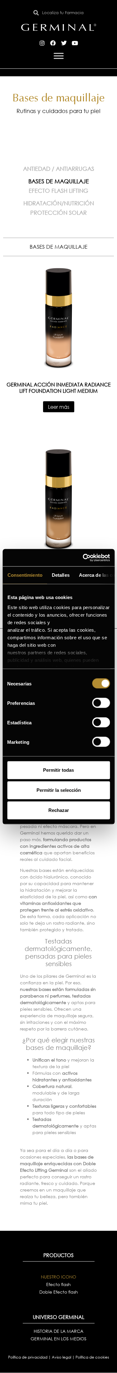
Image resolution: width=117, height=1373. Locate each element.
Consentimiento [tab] (24, 575)
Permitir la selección (59, 790)
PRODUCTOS (58, 1255)
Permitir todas (58, 770)
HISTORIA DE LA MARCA (58, 1331)
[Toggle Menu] (59, 56)
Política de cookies (92, 1357)
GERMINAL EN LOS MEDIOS (58, 1339)
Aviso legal (62, 1357)
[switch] (101, 703)
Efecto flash (58, 1284)
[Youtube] (75, 43)
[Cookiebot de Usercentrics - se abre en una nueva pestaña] (83, 558)
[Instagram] (42, 43)
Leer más (58, 406)
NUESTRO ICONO (58, 1277)
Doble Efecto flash (58, 1292)
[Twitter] (64, 43)
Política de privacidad (28, 1357)
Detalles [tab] (60, 575)
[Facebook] (53, 43)
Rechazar (58, 810)
